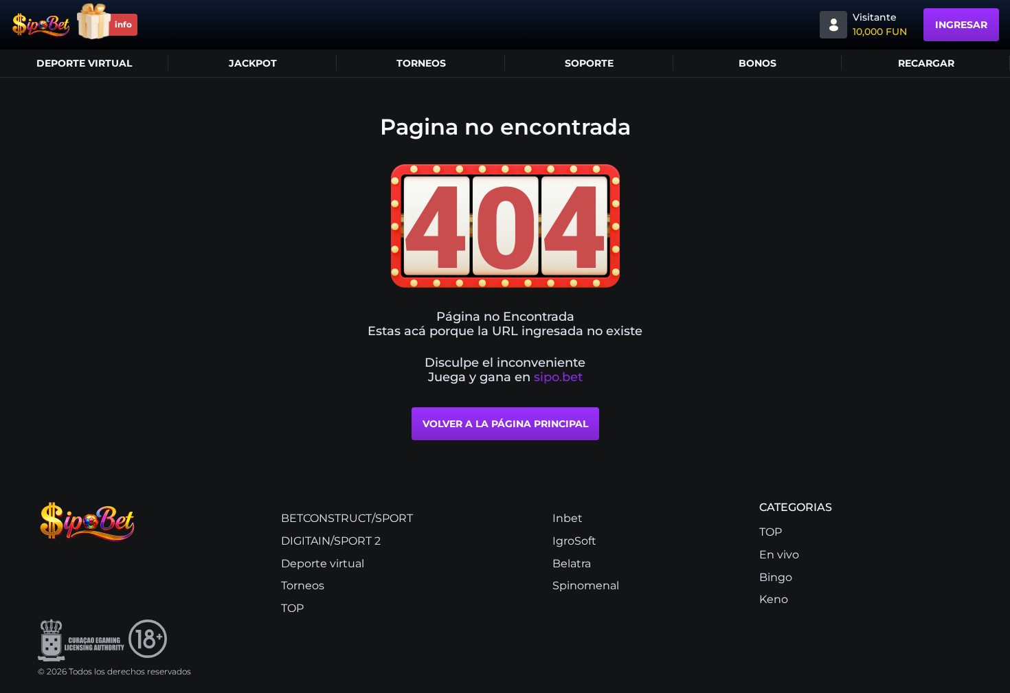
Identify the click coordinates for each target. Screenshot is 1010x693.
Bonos (757, 63)
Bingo (775, 577)
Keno (773, 599)
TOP (292, 608)
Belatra (571, 563)
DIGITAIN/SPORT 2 (331, 540)
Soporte (589, 63)
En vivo (779, 554)
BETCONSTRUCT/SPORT (347, 518)
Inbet (567, 518)
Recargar (926, 63)
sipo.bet (558, 377)
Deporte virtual (84, 63)
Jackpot (253, 63)
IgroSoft (574, 540)
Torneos (421, 63)
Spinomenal (585, 585)
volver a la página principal (505, 424)
